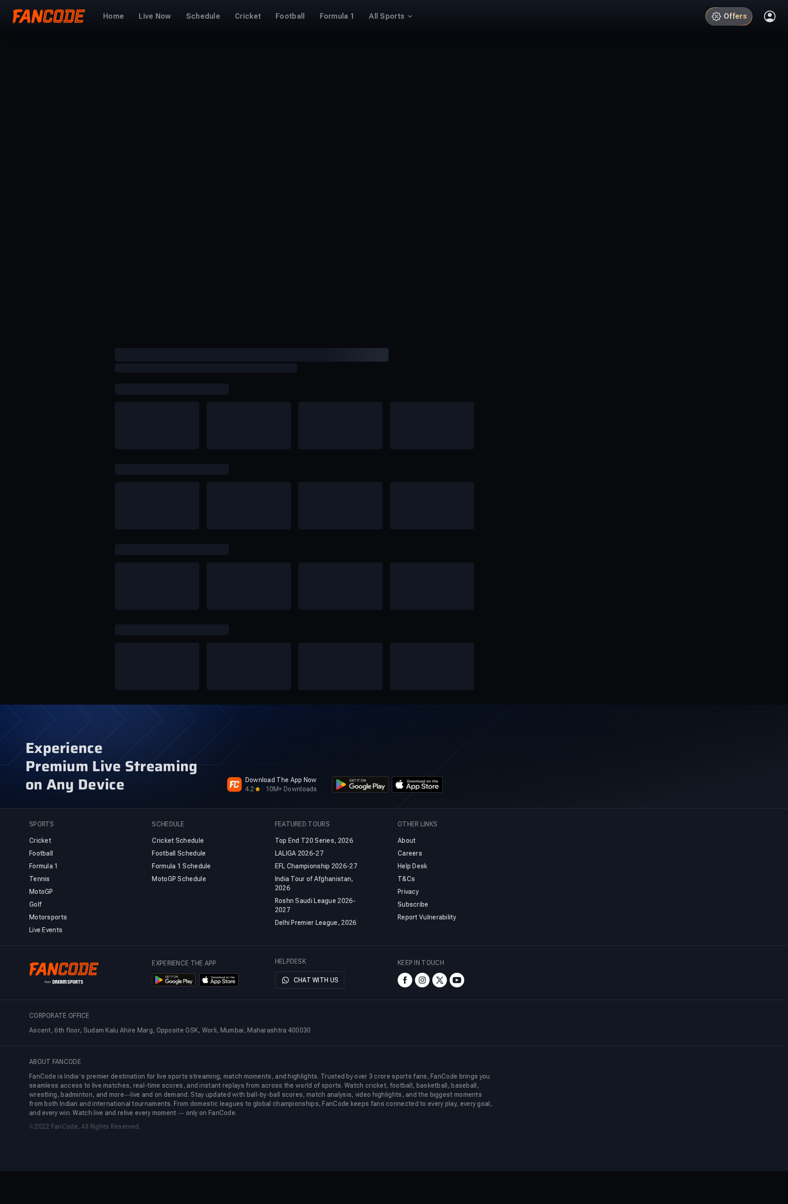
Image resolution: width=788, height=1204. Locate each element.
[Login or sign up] (770, 16)
